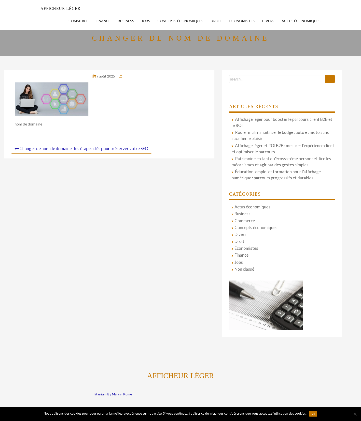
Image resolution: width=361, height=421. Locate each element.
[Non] (354, 414)
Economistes (242, 21)
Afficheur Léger (61, 8)
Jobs (145, 21)
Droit (216, 21)
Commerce (78, 21)
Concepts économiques (180, 21)
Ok (313, 414)
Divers (268, 21)
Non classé (244, 269)
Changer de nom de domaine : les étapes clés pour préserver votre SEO (83, 148)
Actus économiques (301, 21)
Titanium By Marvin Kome (112, 394)
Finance (103, 21)
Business (126, 21)
